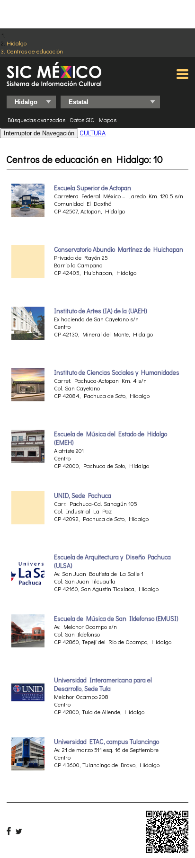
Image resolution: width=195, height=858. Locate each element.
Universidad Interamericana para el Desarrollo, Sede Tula (103, 684)
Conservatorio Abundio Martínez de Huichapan (118, 249)
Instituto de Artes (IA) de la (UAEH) (100, 311)
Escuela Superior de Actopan (92, 188)
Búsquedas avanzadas (36, 120)
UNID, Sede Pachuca (82, 495)
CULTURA (93, 132)
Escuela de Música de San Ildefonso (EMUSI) (116, 618)
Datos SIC (82, 120)
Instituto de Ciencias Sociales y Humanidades (116, 372)
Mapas (107, 120)
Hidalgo (17, 43)
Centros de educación (35, 51)
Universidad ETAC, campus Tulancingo (106, 741)
